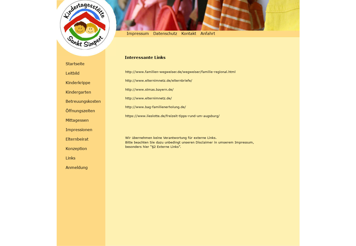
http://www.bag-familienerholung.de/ (155, 107)
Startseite (75, 64)
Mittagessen (77, 120)
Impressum (138, 33)
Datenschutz (165, 33)
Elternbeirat (77, 139)
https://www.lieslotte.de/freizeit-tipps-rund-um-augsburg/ (172, 116)
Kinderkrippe (78, 82)
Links (70, 158)
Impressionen (79, 129)
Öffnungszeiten (80, 111)
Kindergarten (78, 92)
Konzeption (76, 148)
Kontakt (189, 33)
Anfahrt (208, 33)
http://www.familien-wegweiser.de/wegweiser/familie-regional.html (180, 72)
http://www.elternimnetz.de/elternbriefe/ (158, 80)
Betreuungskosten (83, 101)
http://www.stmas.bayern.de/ (149, 89)
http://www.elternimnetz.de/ (148, 98)
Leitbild (72, 73)
